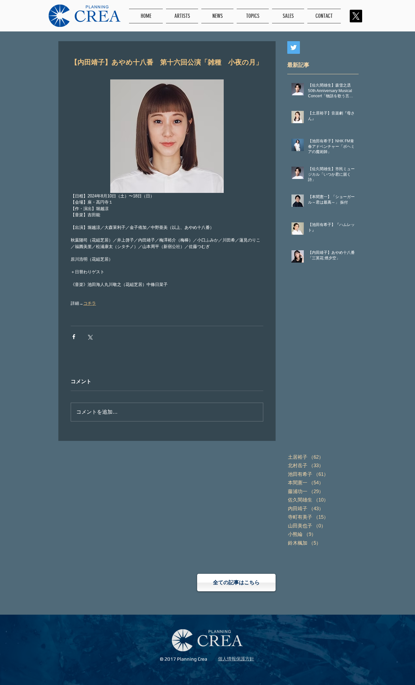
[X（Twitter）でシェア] (90, 337)
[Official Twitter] (293, 47)
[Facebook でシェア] (74, 337)
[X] (356, 16)
